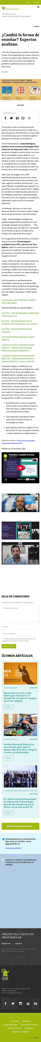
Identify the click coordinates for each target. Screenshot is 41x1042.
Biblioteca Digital (20, 1031)
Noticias (13, 14)
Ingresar (18, 943)
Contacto (36, 2)
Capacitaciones (10, 1024)
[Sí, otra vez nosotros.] (32, 1034)
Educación (7, 739)
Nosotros (15, 1021)
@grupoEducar (12, 843)
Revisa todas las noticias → (20, 826)
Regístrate (6, 943)
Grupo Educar (6, 14)
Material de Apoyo (29, 1024)
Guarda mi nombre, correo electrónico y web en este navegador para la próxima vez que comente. (18, 640)
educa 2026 (7, 688)
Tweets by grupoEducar (13, 848)
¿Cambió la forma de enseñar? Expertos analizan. (16, 16)
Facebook (10, 862)
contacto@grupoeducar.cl (14, 993)
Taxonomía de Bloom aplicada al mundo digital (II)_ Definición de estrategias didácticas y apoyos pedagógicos (18, 347)
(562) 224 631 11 (12, 991)
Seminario (14, 688)
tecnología (33, 791)
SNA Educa (14, 739)
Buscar (28, 2)
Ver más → (9, 706)
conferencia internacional (12, 791)
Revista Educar (15, 1028)
